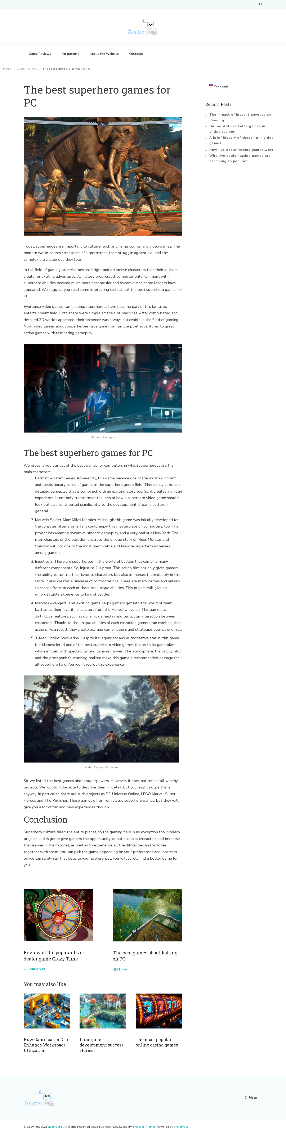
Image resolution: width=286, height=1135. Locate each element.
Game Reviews (40, 54)
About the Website (104, 54)
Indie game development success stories (102, 1045)
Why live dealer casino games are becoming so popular (240, 158)
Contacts (136, 54)
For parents (70, 54)
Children (251, 1097)
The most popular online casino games (157, 1042)
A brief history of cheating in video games (241, 140)
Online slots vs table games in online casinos (237, 129)
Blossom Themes (144, 1127)
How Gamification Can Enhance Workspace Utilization (47, 1045)
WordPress (181, 1127)
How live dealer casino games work (241, 150)
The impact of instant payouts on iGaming (240, 117)
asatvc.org (55, 1127)
